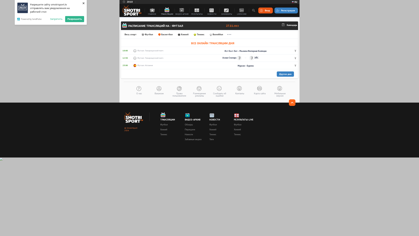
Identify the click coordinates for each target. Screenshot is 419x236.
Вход (267, 10)
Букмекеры (226, 14)
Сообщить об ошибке (219, 94)
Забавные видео (193, 139)
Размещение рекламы (199, 94)
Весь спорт (131, 34)
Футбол (149, 34)
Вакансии (159, 93)
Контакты (239, 93)
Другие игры (229, 34)
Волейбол (218, 34)
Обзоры (189, 124)
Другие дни (285, 74)
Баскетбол (167, 34)
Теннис (200, 34)
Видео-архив (182, 14)
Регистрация (288, 10)
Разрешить (74, 18)
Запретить (56, 18)
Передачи (190, 129)
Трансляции (167, 14)
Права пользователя (179, 94)
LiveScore (241, 14)
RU (295, 1)
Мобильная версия (280, 94)
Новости (211, 14)
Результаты (197, 14)
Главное (152, 14)
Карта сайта (260, 93)
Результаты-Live (243, 119)
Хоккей (185, 34)
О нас (139, 93)
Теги (211, 139)
